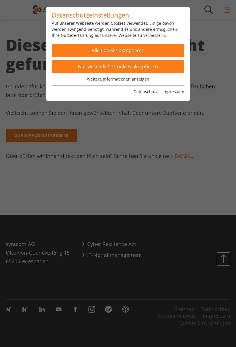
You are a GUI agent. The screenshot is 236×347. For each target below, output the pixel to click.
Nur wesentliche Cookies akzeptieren (118, 66)
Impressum (173, 91)
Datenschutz (146, 91)
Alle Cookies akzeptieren (118, 50)
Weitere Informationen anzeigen (118, 79)
